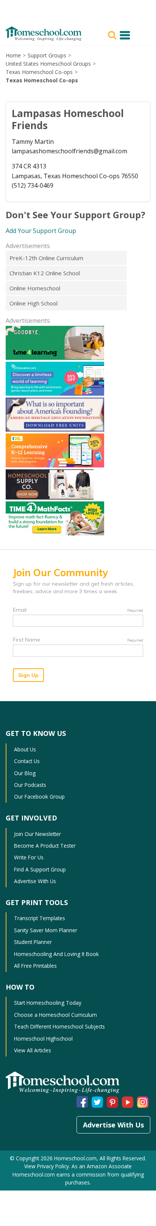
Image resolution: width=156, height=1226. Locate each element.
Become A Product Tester (45, 845)
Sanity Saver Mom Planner (45, 930)
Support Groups (47, 55)
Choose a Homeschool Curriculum (55, 1014)
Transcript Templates (39, 918)
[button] (113, 34)
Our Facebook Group (39, 796)
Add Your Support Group (41, 231)
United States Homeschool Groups (48, 63)
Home (13, 55)
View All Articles (32, 1050)
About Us (25, 749)
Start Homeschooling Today (47, 1002)
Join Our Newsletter (37, 833)
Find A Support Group (40, 869)
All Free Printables (35, 965)
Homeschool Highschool (43, 1038)
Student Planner (33, 941)
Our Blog (25, 773)
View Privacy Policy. (48, 1166)
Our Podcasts (30, 784)
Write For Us (29, 857)
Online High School (33, 303)
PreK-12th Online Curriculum (46, 258)
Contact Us (27, 761)
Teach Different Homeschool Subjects (59, 1026)
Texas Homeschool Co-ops (39, 72)
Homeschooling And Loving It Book (56, 954)
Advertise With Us (35, 881)
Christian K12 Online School (44, 273)
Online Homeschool (34, 288)
